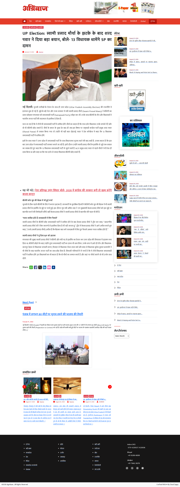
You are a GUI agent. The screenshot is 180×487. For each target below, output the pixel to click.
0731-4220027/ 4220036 (136, 447)
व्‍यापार (124, 21)
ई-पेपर (153, 21)
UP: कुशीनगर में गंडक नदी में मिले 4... (94, 399)
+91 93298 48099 (134, 455)
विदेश (71, 21)
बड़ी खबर (38, 21)
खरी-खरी (79, 21)
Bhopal (133, 454)
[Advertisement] (67, 170)
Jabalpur (133, 462)
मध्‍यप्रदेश (48, 21)
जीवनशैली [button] (98, 21)
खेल (108, 21)
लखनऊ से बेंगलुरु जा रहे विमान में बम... (65, 399)
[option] (37, 400)
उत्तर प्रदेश (26, 27)
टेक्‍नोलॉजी (133, 21)
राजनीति (116, 21)
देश (30, 21)
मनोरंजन (88, 21)
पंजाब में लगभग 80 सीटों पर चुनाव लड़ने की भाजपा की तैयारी (52, 314)
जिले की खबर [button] (59, 21)
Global (143, 21)
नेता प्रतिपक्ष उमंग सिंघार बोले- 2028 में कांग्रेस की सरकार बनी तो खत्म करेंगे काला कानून (67, 192)
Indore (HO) (136, 446)
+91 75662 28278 (134, 463)
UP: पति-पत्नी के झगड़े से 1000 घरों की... (36, 399)
